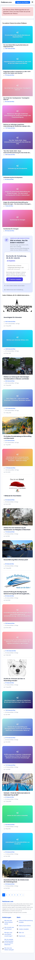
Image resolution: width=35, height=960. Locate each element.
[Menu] (32, 2)
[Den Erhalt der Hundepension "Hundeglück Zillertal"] (17, 91)
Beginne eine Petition (23, 2)
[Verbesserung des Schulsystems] (17, 169)
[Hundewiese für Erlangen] (17, 221)
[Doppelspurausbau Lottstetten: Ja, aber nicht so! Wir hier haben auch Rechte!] (17, 64)
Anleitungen (6, 917)
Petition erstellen (15, 279)
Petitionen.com (6, 2)
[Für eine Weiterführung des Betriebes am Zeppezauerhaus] (17, 38)
